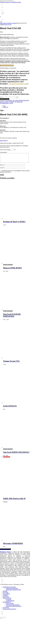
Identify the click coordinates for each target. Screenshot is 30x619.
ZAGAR (11, 103)
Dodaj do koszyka (5, 99)
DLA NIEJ (15, 100)
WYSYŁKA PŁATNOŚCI (12, 605)
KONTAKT (6, 607)
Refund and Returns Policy (9, 609)
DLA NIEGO (8, 100)
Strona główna (3, 23)
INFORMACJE (7, 602)
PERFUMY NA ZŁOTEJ (9, 587)
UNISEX (11, 101)
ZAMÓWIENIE (10, 600)
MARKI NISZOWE (24, 100)
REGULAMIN (10, 603)
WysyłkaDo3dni (4, 103)
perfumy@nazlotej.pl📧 (19, 84)
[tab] (16, 105)
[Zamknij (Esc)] (5, 617)
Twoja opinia (3, 152)
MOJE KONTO (7, 598)
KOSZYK (8, 599)
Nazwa (2, 165)
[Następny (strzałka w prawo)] (2, 618)
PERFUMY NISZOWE (12, 588)
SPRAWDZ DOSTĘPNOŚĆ (7, 65)
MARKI (5, 591)
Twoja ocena (3, 149)
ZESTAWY (6, 596)
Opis (4, 105)
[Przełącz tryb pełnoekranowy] (2, 617)
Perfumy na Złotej (11, 23)
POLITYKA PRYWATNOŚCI (13, 606)
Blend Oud (19, 101)
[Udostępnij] (3, 617)
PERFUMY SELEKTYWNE (13, 589)
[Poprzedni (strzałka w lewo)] (0, 618)
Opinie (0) (5, 107)
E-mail (2, 167)
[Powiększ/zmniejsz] (0, 617)
